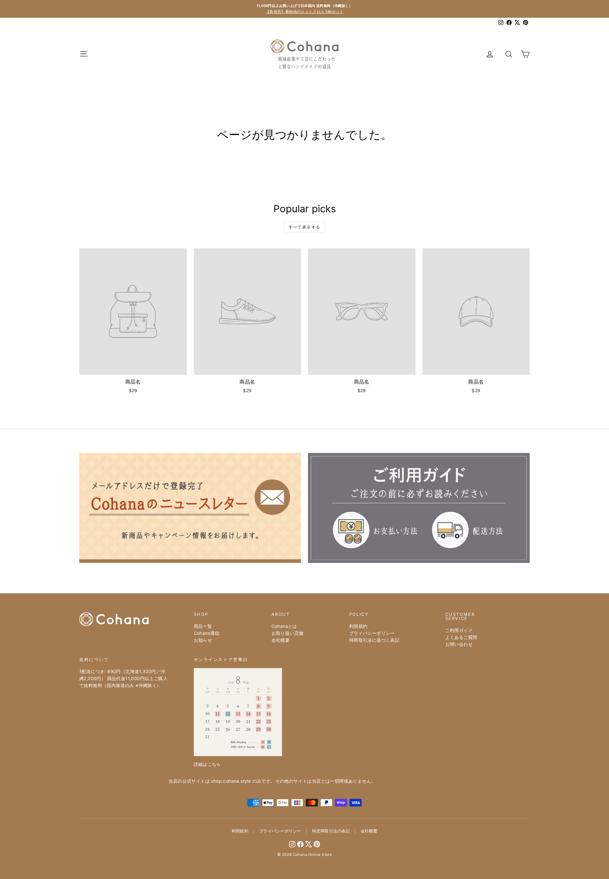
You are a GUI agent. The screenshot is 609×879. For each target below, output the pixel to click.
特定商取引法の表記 (331, 830)
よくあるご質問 (461, 637)
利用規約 (358, 626)
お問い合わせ (459, 644)
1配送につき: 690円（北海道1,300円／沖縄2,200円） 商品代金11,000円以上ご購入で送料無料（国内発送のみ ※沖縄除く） (123, 678)
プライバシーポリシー (372, 633)
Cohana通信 (206, 633)
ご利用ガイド (459, 630)
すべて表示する (305, 227)
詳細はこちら (207, 764)
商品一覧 (203, 626)
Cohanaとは (284, 626)
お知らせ (203, 640)
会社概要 (281, 640)
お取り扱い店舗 (288, 633)
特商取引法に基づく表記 (374, 640)
